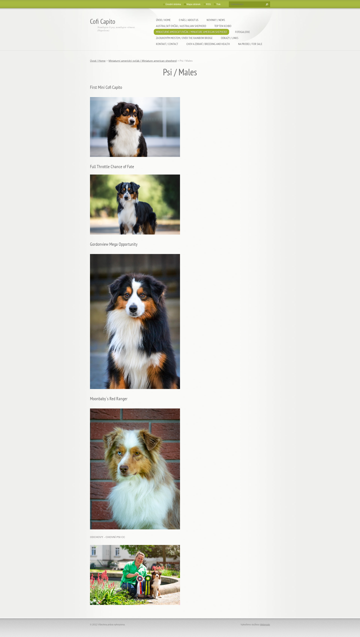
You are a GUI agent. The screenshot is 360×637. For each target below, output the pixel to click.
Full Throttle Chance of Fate (112, 166)
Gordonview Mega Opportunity (113, 244)
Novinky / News (216, 20)
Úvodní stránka (173, 4)
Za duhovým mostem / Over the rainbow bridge (184, 38)
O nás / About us (188, 20)
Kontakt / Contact (167, 44)
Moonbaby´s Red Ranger (109, 399)
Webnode (265, 624)
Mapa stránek (193, 4)
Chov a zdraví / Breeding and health (208, 44)
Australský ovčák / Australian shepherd (181, 26)
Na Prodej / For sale (250, 44)
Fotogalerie (242, 32)
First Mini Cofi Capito (106, 87)
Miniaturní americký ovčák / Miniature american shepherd (191, 32)
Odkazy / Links (229, 38)
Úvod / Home (163, 20)
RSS (208, 4)
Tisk (218, 4)
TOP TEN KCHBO (222, 26)
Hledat (266, 4)
